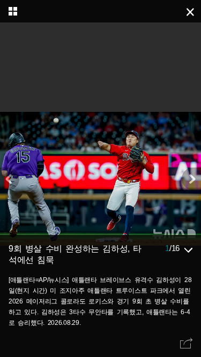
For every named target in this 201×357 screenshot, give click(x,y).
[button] (191, 179)
